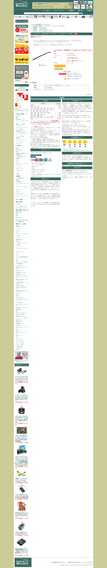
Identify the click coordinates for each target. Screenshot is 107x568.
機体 (17, 117)
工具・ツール (19, 168)
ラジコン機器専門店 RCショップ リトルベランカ (46, 3)
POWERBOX (18, 309)
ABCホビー (18, 241)
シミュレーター (19, 193)
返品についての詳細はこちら (74, 73)
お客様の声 (89, 10)
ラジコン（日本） (20, 344)
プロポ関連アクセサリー (22, 156)
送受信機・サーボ (20, 119)
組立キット (18, 151)
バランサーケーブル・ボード (22, 184)
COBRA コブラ (19, 270)
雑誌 (17, 214)
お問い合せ (80, 10)
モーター (18, 162)
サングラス (18, 204)
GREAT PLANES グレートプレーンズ (22, 280)
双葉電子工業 (19, 239)
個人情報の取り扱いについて (58, 562)
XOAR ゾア (18, 330)
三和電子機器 (19, 263)
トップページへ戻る (87, 562)
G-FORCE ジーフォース (22, 243)
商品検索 (18, 80)
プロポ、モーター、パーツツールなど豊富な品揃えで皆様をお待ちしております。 (44, 6)
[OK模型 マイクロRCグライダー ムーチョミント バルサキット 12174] (21, 477)
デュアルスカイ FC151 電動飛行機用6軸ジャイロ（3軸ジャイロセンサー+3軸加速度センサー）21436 (21, 551)
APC (17, 269)
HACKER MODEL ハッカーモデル (22, 283)
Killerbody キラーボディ (22, 300)
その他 (17, 174)
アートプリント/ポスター (22, 233)
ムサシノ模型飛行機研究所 (22, 257)
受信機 (17, 158)
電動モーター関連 (20, 124)
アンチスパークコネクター (22, 187)
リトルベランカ (19, 339)
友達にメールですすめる (73, 78)
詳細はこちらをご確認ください (69, 165)
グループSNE (19, 340)
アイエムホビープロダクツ (22, 249)
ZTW (17, 337)
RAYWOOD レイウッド (21, 316)
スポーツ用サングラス (21, 208)
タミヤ (17, 253)
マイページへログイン (58, 10)
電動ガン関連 (19, 201)
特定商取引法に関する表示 (74, 562)
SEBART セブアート (21, 323)
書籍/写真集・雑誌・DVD (22, 210)
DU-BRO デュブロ (20, 274)
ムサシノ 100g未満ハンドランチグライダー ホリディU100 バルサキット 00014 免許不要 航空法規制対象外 (21, 438)
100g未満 (18, 145)
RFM (17, 311)
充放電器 (18, 176)
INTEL (17, 295)
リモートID (19, 143)
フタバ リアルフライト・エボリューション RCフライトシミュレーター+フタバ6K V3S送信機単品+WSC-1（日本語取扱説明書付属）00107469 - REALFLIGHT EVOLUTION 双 (21, 461)
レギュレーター (19, 141)
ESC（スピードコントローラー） (22, 164)
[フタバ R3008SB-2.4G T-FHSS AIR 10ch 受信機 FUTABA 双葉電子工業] (21, 493)
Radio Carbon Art (21, 313)
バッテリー (18, 126)
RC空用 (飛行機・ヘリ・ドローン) (22, 114)
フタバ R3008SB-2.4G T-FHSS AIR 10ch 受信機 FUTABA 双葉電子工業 (21, 496)
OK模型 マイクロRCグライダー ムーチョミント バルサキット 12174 (21, 480)
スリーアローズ (19, 265)
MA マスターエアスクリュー (22, 305)
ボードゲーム (19, 217)
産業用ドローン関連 (21, 224)
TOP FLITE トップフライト (22, 328)
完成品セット (19, 149)
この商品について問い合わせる (74, 76)
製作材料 (18, 138)
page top (89, 94)
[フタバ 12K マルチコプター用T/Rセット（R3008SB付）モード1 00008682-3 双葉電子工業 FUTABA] (21, 414)
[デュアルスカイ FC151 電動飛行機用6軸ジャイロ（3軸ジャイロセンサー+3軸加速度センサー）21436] (21, 546)
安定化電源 (18, 181)
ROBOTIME (18, 321)
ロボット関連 (19, 199)
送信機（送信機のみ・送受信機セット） (22, 154)
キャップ (18, 231)
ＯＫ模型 (18, 244)
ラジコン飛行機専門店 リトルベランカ (41, 24)
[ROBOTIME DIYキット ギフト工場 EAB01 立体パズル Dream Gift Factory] (21, 511)
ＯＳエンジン (19, 246)
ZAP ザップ (19, 335)
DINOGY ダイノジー (21, 272)
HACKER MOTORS (20, 285)
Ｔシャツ (18, 230)
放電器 (17, 180)
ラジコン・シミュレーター (22, 196)
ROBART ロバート (20, 320)
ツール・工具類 (19, 136)
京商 (17, 260)
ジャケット (18, 228)
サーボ (17, 160)
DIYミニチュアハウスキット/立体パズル (22, 221)
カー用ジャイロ (19, 170)
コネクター (18, 190)
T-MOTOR (18, 325)
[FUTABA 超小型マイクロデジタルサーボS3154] (21, 530)
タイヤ (17, 172)
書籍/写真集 (19, 212)
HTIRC (17, 294)
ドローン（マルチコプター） (22, 121)
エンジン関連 (19, 129)
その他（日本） (19, 347)
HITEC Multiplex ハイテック (22, 288)
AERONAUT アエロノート (22, 267)
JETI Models (19, 297)
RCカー (17, 147)
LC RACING (19, 302)
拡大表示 (43, 65)
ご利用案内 (71, 10)
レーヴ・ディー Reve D (22, 318)
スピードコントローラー (22, 127)
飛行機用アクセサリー (21, 131)
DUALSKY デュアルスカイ (22, 277)
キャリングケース (20, 139)
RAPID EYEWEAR (20, 314)
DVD (17, 215)
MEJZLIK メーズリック (22, 307)
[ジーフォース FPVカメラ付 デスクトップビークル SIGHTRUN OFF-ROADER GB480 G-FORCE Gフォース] (21, 393)
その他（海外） (19, 346)
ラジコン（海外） (20, 342)
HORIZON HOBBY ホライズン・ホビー (22, 291)
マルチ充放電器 (19, 178)
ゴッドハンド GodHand (22, 262)
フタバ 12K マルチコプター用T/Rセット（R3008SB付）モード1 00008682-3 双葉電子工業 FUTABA (21, 419)
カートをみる (46, 10)
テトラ (17, 255)
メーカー (18, 237)
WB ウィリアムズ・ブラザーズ (22, 333)
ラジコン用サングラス (21, 206)
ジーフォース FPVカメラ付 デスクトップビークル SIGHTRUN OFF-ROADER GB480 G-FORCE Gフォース (21, 397)
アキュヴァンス (19, 251)
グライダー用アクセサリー (22, 133)
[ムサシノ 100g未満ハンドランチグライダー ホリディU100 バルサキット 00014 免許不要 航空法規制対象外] (21, 433)
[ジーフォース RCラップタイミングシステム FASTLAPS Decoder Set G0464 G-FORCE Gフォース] (21, 375)
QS (50, 31)
